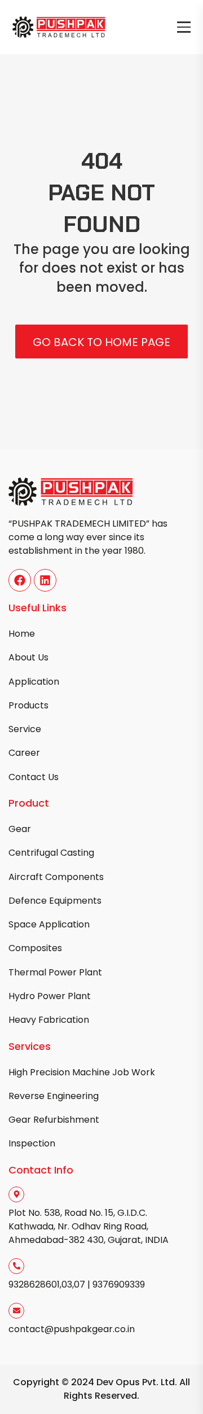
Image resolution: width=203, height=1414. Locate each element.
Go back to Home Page (101, 342)
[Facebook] (19, 580)
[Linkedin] (45, 580)
